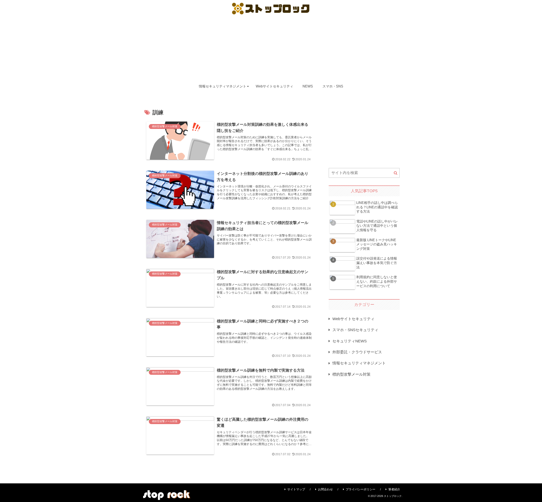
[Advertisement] (271, 48)
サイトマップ (296, 489)
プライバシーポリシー (360, 489)
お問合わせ (325, 489)
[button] (395, 173)
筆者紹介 (394, 489)
